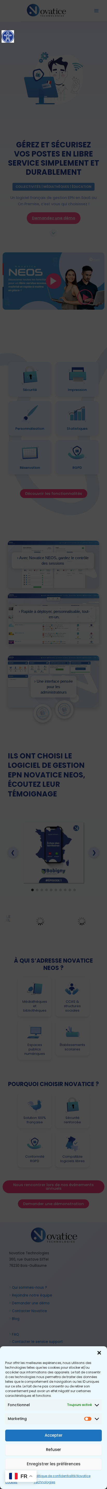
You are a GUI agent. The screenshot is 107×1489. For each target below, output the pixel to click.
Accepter (54, 1435)
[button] (99, 1352)
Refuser (53, 1449)
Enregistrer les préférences (54, 1464)
